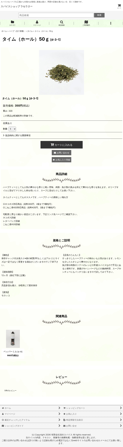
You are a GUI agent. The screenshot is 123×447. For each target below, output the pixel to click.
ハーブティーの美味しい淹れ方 (53, 197)
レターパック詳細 (11, 221)
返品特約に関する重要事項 (17, 135)
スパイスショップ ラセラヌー (17, 6)
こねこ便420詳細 (11, 224)
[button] (61, 23)
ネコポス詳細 (9, 217)
